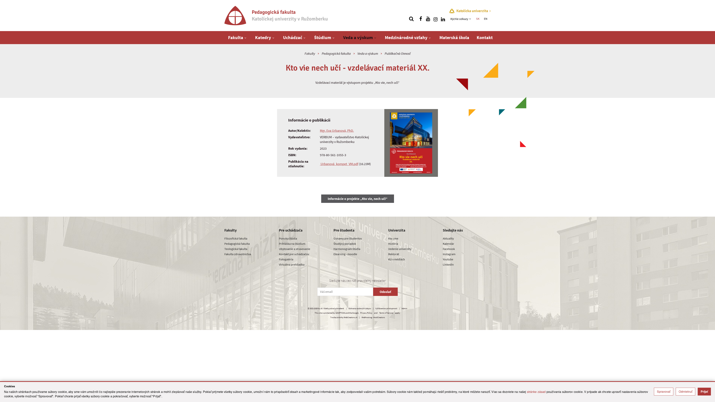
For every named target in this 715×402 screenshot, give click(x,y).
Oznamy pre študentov (347, 238)
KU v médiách (396, 259)
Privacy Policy (366, 313)
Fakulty (310, 53)
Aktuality (448, 238)
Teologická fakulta (235, 249)
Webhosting (367, 317)
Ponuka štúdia (288, 238)
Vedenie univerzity (399, 249)
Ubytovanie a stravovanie (294, 249)
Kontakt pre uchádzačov (294, 254)
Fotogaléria (286, 259)
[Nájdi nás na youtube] (428, 19)
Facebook (449, 249)
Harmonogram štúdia (346, 249)
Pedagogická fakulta (336, 53)
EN (485, 18)
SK (477, 18)
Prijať (704, 391)
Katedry (263, 37)
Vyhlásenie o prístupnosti (386, 308)
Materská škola (454, 37)
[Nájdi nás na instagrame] (435, 19)
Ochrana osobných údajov (360, 308)
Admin (404, 308)
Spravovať (663, 391)
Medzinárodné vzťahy (406, 37)
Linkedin (448, 264)
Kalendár (448, 243)
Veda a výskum (358, 37)
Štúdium (322, 37)
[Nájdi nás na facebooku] (420, 19)
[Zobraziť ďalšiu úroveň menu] (470, 18)
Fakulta (235, 37)
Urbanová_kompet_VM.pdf (339, 164)
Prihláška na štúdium (292, 243)
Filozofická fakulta (235, 238)
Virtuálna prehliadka (291, 264)
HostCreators (379, 317)
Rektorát (393, 254)
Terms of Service (386, 313)
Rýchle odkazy (459, 19)
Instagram (449, 254)
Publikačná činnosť (398, 53)
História (393, 243)
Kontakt (485, 37)
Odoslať (385, 292)
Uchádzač (292, 37)
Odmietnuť (685, 391)
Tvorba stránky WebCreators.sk (343, 317)
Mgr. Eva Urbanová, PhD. (337, 130)
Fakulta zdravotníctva (237, 254)
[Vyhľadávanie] (411, 19)
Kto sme (393, 238)
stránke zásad (536, 392)
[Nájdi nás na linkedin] (443, 19)
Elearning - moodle (345, 254)
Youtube (448, 259)
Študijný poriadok (344, 243)
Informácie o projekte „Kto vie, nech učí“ (357, 199)
